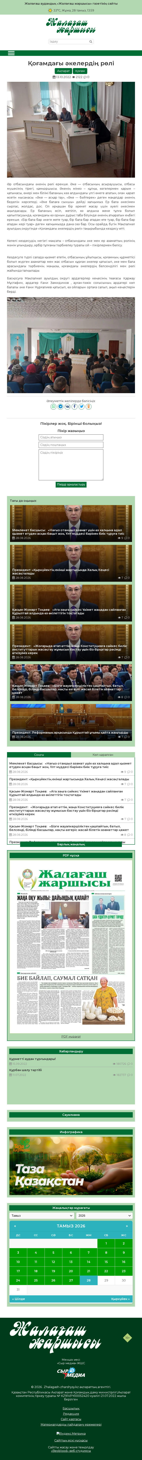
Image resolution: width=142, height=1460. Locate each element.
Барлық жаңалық (71, 844)
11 (36, 1262)
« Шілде (18, 1299)
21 (88, 1271)
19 (53, 1271)
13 (70, 1262)
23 (124, 1271)
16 (123, 1262)
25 (36, 1280)
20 (71, 1271)
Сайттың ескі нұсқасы (71, 1440)
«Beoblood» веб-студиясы (71, 1451)
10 (18, 1262)
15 (106, 1262)
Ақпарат (63, 71)
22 (106, 1271)
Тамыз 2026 (71, 1226)
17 (18, 1271)
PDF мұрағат (71, 1036)
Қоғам (80, 71)
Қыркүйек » (120, 1299)
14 (88, 1262)
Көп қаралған (103, 755)
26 (53, 1280)
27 (71, 1280)
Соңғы (39, 755)
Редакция (71, 1414)
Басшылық (71, 1408)
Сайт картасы (71, 1419)
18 (36, 1271)
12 (53, 1262)
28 (89, 1280)
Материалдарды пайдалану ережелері (71, 1424)
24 (18, 1280)
